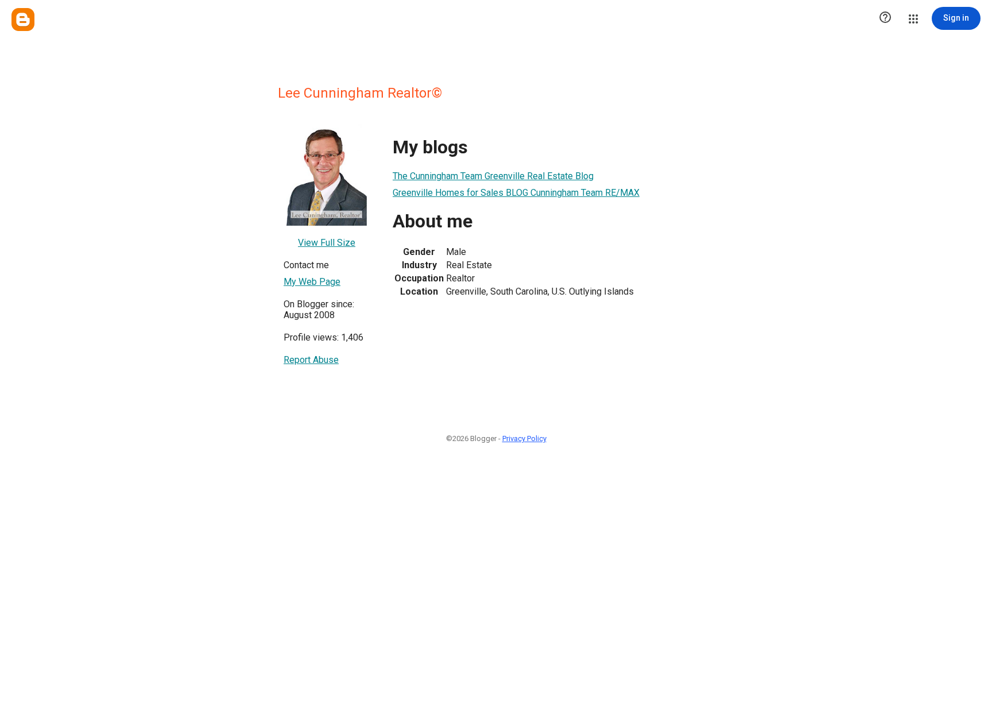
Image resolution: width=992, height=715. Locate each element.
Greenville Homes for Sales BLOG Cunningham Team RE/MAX (516, 192)
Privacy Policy (524, 438)
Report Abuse (311, 359)
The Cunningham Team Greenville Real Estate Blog (493, 176)
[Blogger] (22, 19)
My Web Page (312, 281)
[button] (885, 18)
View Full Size (326, 242)
